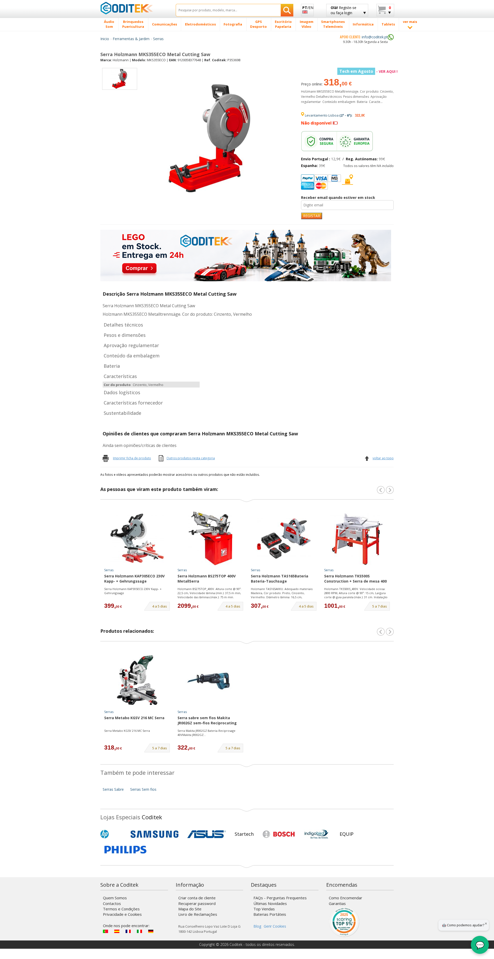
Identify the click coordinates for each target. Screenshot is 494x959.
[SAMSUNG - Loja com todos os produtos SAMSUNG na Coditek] (154, 834)
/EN (307, 7)
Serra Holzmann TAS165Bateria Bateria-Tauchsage (279, 579)
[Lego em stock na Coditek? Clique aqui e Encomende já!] (245, 255)
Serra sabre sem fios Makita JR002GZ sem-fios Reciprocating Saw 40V (207, 720)
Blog (257, 926)
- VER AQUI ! (368, 71)
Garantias (337, 903)
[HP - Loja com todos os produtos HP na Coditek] (113, 834)
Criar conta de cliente (197, 897)
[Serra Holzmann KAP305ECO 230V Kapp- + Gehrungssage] (137, 538)
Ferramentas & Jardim (131, 38)
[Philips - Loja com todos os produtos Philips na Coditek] (125, 849)
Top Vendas (264, 908)
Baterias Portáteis (269, 914)
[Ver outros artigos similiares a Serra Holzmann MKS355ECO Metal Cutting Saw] (390, 490)
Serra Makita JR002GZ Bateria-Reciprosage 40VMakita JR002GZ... (206, 733)
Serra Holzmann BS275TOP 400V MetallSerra (207, 579)
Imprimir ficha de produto (132, 458)
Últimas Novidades (270, 903)
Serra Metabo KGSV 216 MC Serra (134, 717)
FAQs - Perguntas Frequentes (280, 897)
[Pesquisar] (287, 10)
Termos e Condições (121, 908)
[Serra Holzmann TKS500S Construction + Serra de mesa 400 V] (357, 538)
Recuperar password (197, 903)
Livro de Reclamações (197, 914)
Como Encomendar (345, 897)
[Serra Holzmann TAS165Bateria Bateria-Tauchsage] (284, 538)
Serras (158, 38)
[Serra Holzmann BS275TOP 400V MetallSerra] (210, 538)
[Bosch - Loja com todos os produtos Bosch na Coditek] (278, 834)
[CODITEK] (134, 8)
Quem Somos (115, 897)
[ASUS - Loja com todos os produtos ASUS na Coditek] (206, 834)
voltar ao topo (383, 458)
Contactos (112, 903)
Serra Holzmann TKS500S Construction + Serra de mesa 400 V (355, 579)
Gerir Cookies (275, 926)
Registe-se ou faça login (343, 10)
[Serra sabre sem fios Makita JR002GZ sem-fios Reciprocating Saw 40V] (210, 680)
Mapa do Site (189, 908)
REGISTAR (311, 215)
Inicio (104, 38)
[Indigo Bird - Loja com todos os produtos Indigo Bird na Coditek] (316, 834)
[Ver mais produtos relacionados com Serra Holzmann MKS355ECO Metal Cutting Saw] (390, 632)
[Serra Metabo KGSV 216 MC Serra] (137, 680)
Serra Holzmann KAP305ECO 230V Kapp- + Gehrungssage (134, 579)
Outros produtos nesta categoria (190, 458)
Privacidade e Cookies (122, 914)
